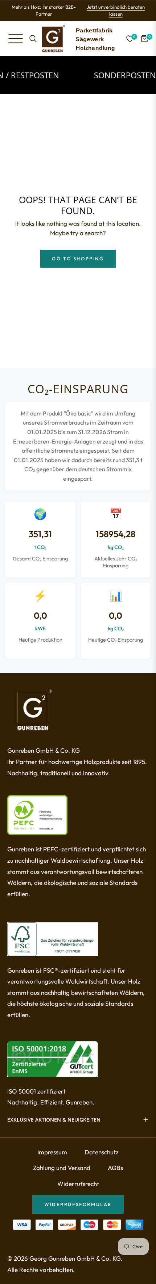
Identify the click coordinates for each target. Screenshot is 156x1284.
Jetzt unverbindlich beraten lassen (116, 10)
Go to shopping (78, 258)
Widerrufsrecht (78, 1183)
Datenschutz (102, 1152)
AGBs (115, 1167)
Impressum (52, 1152)
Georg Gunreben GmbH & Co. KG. (75, 1258)
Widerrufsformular (78, 1204)
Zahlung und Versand (61, 1167)
